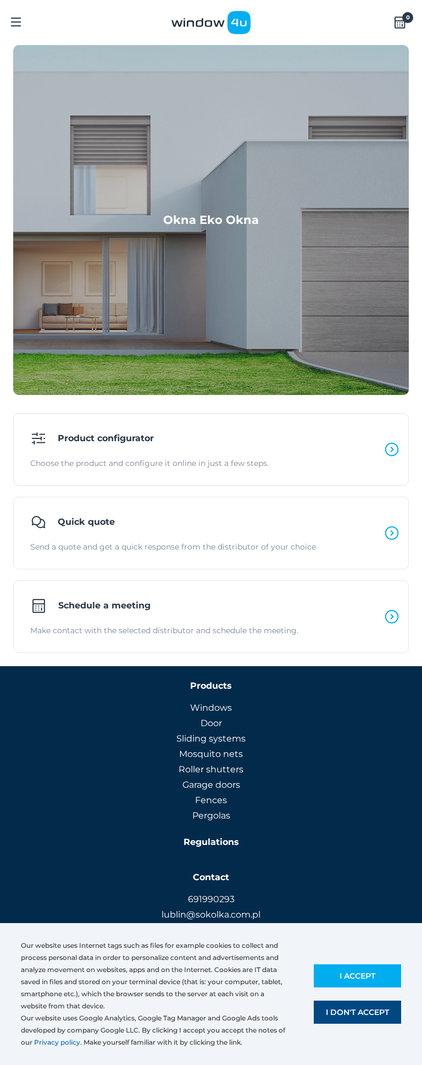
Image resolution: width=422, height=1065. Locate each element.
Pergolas (211, 815)
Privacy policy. (58, 1042)
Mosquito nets (211, 754)
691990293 (211, 899)
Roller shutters (211, 769)
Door (211, 723)
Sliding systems (211, 738)
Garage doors (211, 784)
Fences (211, 800)
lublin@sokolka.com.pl (211, 914)
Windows (211, 707)
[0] (400, 23)
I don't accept (357, 1012)
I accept (357, 976)
